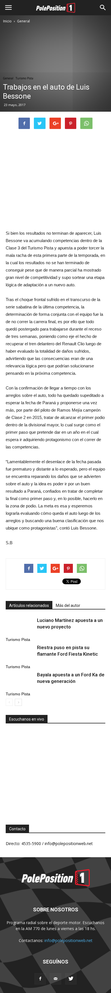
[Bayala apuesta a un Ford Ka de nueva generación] (20, 681)
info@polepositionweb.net (68, 940)
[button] (103, 7)
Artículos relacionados (29, 605)
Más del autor (68, 605)
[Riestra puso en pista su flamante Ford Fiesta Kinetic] (20, 654)
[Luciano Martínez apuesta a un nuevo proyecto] (20, 627)
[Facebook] (40, 978)
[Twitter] (71, 978)
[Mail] (55, 978)
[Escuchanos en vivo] (55, 769)
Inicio (7, 21)
